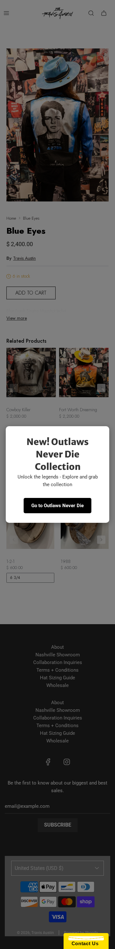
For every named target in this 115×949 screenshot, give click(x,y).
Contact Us (83, 943)
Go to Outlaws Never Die (57, 505)
